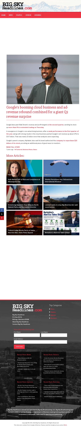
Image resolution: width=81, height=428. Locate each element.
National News (28, 149)
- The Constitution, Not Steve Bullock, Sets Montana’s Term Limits (26, 398)
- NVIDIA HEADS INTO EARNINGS (52, 396)
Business (38, 15)
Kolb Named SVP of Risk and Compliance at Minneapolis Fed (24, 180)
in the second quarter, (56, 125)
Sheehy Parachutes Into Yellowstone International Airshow (58, 180)
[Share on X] (2, 214)
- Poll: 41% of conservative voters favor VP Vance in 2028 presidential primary (53, 366)
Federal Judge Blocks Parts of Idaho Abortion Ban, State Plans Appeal (21, 231)
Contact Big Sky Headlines (21, 324)
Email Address (19, 339)
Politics (19, 15)
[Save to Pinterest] (2, 218)
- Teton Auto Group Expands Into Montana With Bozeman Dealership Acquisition (53, 387)
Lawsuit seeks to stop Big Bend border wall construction (61, 206)
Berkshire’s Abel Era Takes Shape (57, 232)
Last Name (45, 332)
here (65, 425)
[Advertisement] (40, 35)
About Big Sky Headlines (20, 322)
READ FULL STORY (13, 147)
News (11, 15)
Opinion (28, 15)
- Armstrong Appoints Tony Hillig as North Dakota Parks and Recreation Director (27, 364)
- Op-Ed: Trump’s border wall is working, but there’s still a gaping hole (27, 391)
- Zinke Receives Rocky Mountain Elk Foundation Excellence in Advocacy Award (53, 359)
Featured (19, 149)
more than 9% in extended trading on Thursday (26, 127)
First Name (18, 332)
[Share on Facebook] (2, 210)
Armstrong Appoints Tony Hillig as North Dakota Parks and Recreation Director (23, 206)
